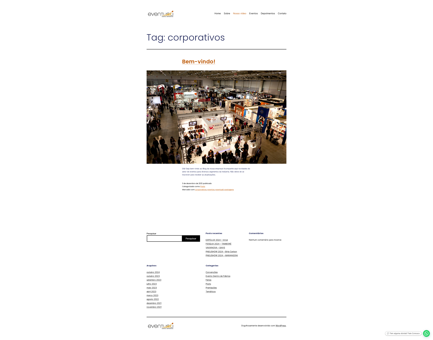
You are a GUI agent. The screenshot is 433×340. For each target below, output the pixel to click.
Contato (282, 13)
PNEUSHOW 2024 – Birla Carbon (221, 251)
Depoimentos (268, 13)
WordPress (281, 325)
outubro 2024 (153, 272)
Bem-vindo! (198, 61)
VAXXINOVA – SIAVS (215, 247)
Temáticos (211, 291)
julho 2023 (152, 284)
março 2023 (152, 295)
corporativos (201, 189)
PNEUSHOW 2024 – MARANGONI (222, 255)
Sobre (227, 13)
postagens (229, 189)
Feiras (208, 280)
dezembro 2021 (154, 303)
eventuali (219, 189)
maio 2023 (152, 288)
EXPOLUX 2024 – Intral (217, 240)
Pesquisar (151, 233)
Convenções (212, 272)
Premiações (211, 288)
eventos (211, 189)
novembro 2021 (154, 307)
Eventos (253, 13)
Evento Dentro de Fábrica (218, 276)
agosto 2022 (153, 299)
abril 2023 (151, 291)
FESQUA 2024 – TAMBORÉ (218, 244)
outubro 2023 (153, 276)
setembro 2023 (154, 280)
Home (217, 13)
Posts (202, 186)
